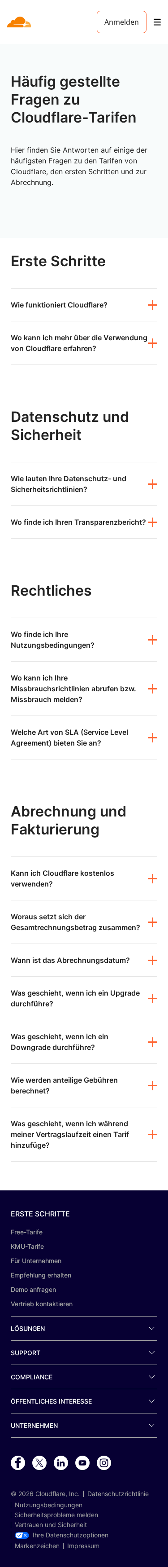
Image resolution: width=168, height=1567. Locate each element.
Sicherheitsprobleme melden (56, 1515)
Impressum (83, 1546)
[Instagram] (104, 1463)
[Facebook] (18, 1463)
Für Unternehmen (36, 1260)
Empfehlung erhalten (41, 1275)
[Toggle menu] (157, 22)
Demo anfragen (33, 1289)
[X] (39, 1463)
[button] (84, 304)
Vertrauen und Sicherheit (51, 1525)
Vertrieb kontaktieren (42, 1304)
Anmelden (121, 22)
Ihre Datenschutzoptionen (70, 1535)
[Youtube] (82, 1463)
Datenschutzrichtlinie (118, 1494)
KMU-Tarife (27, 1246)
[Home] (20, 22)
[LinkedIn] (61, 1463)
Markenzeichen (37, 1546)
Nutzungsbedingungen (48, 1505)
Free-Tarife (27, 1232)
